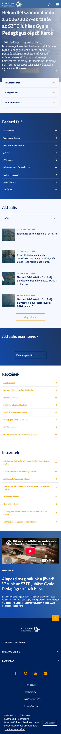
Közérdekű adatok (30, 706)
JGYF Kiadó (7, 160)
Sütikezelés (31, 685)
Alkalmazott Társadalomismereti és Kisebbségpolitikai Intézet (26, 488)
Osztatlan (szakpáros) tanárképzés (18, 390)
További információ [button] (15, 729)
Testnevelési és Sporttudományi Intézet (20, 521)
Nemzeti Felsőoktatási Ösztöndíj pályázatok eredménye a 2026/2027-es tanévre (37, 280)
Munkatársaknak (13, 102)
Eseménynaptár (24, 355)
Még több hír (30, 317)
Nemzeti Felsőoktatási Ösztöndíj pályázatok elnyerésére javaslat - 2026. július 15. (35, 302)
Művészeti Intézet (11, 496)
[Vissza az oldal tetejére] (55, 618)
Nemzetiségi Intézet (11, 504)
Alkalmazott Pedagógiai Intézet (16, 479)
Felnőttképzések (10, 427)
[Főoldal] (16, 3)
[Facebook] (15, 673)
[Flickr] (45, 673)
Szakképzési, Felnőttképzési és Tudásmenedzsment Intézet (25, 513)
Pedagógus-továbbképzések (15, 419)
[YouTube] (35, 673)
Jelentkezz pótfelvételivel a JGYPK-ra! (37, 233)
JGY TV (6, 152)
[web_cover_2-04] (8, 278)
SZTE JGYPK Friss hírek (26, 230)
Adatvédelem (30, 692)
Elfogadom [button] (50, 723)
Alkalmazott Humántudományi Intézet (19, 471)
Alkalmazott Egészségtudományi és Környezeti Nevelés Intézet (26, 462)
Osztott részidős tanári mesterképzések (20, 434)
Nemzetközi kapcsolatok (13, 145)
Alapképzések (9, 382)
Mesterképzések (10, 397)
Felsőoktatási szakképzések (15, 412)
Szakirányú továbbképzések (15, 405)
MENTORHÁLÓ (9, 182)
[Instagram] (25, 673)
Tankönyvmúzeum (11, 174)
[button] (5, 70)
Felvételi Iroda (9, 130)
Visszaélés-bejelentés (30, 699)
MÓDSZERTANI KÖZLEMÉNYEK (16, 167)
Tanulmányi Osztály (11, 138)
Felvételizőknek (12, 82)
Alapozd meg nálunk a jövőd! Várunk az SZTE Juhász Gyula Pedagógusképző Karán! (28, 583)
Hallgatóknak (11, 92)
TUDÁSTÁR (7, 189)
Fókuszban (8, 570)
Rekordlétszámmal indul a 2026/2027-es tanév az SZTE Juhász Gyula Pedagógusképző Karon (29, 22)
